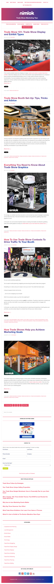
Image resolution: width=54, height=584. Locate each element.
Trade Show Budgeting (14, 156)
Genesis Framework (31, 579)
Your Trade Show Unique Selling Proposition (16, 487)
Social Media (26, 319)
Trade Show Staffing (13, 322)
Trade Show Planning (13, 157)
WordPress (38, 579)
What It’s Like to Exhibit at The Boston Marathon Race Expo (21, 514)
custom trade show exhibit (35, 382)
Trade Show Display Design (25, 156)
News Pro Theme (21, 579)
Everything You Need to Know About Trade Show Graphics (24, 166)
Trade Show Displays (14, 90)
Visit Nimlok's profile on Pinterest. (27, 473)
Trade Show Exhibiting (36, 396)
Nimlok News (20, 319)
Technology (32, 319)
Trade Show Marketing (9, 556)
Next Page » (25, 405)
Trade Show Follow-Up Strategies (13, 483)
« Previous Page (8, 405)
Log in (42, 579)
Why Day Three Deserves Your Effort (14, 506)
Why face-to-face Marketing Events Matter (16, 502)
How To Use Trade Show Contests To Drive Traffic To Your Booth (25, 241)
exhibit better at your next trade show (31, 223)
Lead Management (13, 319)
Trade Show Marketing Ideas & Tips (27, 14)
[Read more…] (7, 83)
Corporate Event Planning (10, 526)
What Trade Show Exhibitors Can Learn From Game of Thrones (22, 510)
